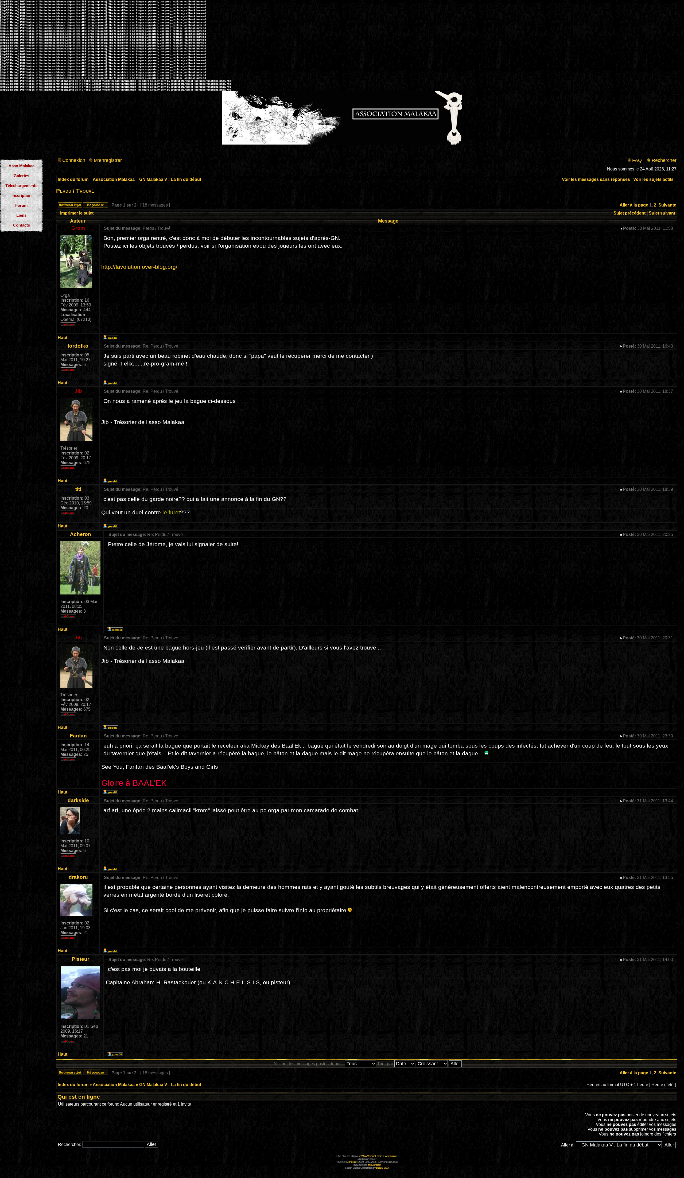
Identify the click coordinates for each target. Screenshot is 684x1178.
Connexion (73, 160)
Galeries (21, 175)
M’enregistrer (108, 160)
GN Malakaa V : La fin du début (170, 179)
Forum (21, 205)
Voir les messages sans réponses (596, 179)
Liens (21, 215)
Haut (62, 337)
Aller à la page (634, 205)
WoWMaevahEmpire (371, 1155)
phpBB (352, 1161)
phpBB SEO (382, 1167)
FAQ (637, 160)
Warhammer (391, 1155)
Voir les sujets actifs (653, 179)
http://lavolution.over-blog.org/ (139, 267)
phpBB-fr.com (374, 1164)
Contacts (21, 225)
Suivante (667, 205)
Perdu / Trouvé (75, 191)
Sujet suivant (662, 213)
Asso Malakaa (21, 166)
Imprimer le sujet (77, 213)
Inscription (21, 195)
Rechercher (664, 160)
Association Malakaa (114, 179)
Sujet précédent (629, 213)
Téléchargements (21, 185)
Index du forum (73, 179)
